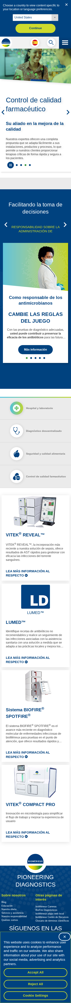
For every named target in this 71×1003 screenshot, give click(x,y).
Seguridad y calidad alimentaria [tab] (30, 165)
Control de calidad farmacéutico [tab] (25, 165)
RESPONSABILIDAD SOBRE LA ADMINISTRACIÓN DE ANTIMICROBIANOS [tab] (35, 231)
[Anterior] (2, 112)
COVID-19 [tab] (44, 358)
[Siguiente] (68, 112)
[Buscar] (51, 43)
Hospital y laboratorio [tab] (39, 408)
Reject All (35, 984)
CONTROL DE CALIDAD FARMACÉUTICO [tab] (40, 358)
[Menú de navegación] (65, 43)
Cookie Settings (35, 995)
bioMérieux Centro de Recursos (52, 917)
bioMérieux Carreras (46, 906)
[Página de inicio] (6, 43)
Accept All (35, 972)
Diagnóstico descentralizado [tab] (44, 430)
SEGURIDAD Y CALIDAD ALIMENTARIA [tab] (35, 358)
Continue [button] (35, 28)
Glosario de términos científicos (52, 920)
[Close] (65, 937)
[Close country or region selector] (66, 4)
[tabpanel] (35, 668)
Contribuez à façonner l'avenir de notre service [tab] (17, 165)
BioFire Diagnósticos (46, 910)
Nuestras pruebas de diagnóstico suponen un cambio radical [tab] (21, 165)
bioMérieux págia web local (50, 913)
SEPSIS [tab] (31, 358)
